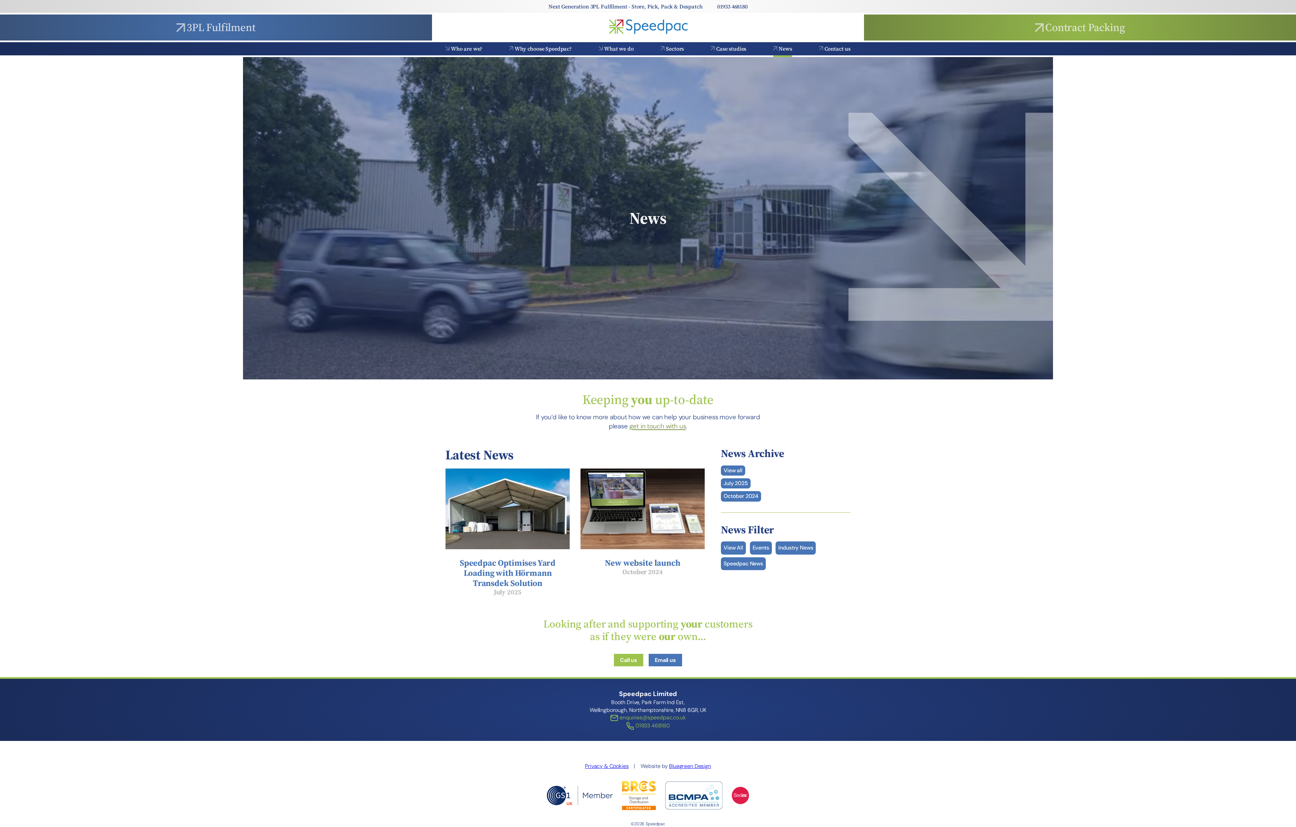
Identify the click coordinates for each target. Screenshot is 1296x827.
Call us (628, 660)
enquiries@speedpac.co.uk (651, 717)
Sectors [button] (675, 48)
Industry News (795, 547)
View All (733, 547)
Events (761, 547)
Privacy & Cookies (606, 766)
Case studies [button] (731, 48)
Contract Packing (1085, 27)
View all (733, 470)
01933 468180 (732, 6)
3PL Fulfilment (221, 27)
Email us (665, 660)
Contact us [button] (837, 48)
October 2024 (741, 496)
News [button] (785, 48)
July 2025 (736, 483)
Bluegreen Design (690, 766)
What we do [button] (618, 48)
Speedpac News (743, 563)
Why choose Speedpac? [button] (543, 48)
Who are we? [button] (466, 48)
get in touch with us (657, 426)
